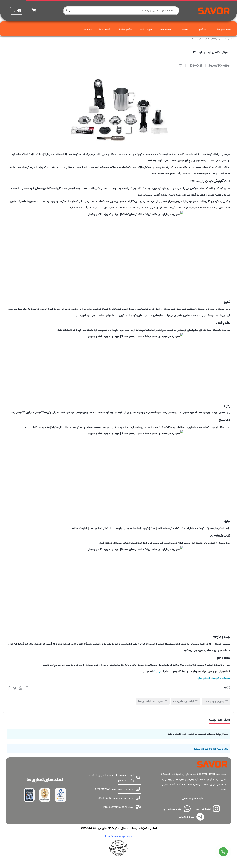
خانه (232, 39)
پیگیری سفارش (124, 29)
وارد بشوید (199, 748)
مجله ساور (165, 29)
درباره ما (88, 29)
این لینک (157, 671)
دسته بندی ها (224, 29)
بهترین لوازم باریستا (214, 701)
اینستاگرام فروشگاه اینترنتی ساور (213, 678)
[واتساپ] (21, 687)
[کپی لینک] (26, 687)
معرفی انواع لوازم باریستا (150, 701)
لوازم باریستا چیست (183, 701)
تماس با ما (104, 29)
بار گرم (202, 29)
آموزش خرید (146, 29)
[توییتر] (15, 687)
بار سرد (185, 29)
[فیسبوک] (9, 687)
